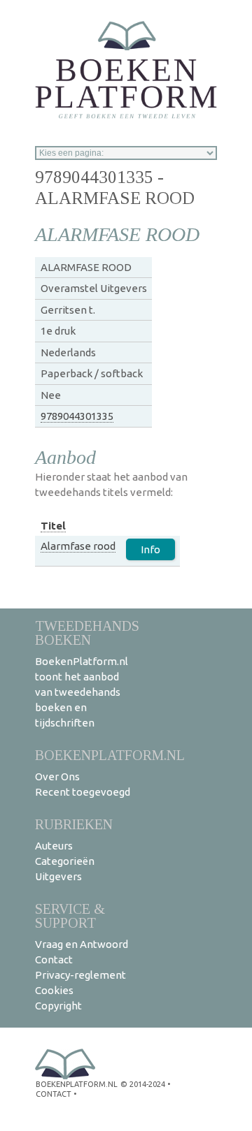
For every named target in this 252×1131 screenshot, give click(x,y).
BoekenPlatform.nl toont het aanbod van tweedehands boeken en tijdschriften (81, 692)
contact (53, 1094)
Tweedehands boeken (87, 632)
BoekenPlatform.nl (110, 754)
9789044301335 (77, 416)
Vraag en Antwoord (81, 944)
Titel (53, 526)
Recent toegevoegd (82, 792)
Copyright (58, 1006)
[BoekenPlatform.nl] (126, 65)
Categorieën (64, 861)
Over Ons (57, 776)
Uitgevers (58, 876)
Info (150, 549)
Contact (54, 959)
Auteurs (54, 846)
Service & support (70, 915)
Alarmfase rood (78, 546)
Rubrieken (74, 824)
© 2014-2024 (142, 1084)
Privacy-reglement (80, 975)
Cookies (54, 990)
